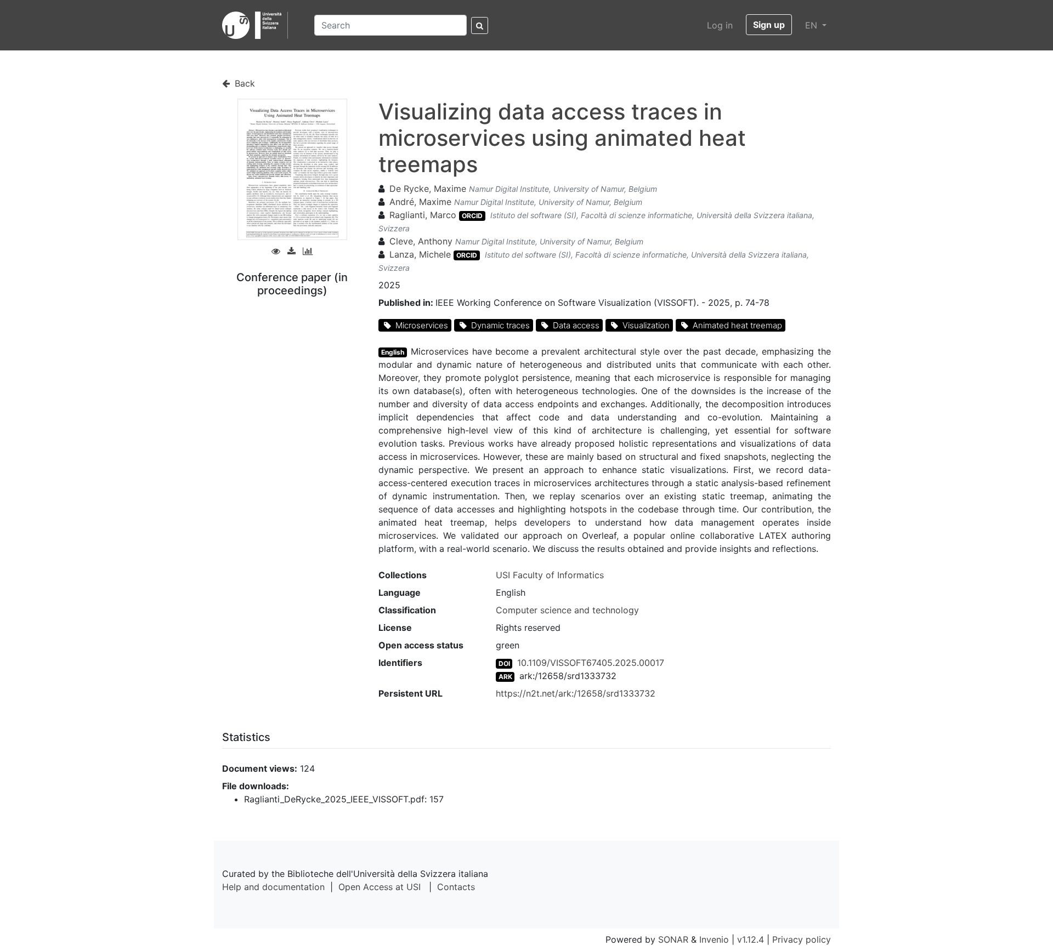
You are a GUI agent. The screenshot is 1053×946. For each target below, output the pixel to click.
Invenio (714, 939)
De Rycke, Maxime (427, 188)
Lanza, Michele (420, 254)
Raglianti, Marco (422, 214)
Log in (720, 25)
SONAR (673, 939)
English (392, 352)
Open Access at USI (379, 886)
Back (243, 83)
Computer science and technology (567, 610)
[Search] (479, 25)
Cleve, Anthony (420, 241)
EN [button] (812, 25)
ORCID (472, 216)
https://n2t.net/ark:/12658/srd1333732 (575, 693)
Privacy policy (801, 939)
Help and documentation (273, 886)
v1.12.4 (750, 939)
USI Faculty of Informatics (550, 574)
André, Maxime (420, 201)
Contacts (456, 886)
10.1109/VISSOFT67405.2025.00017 (590, 662)
